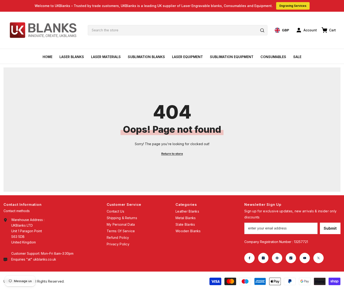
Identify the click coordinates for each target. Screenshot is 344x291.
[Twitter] (318, 258)
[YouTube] (305, 258)
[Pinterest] (277, 258)
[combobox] (177, 30)
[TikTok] (291, 258)
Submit (330, 228)
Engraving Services (292, 5)
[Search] (177, 30)
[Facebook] (249, 258)
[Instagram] (263, 258)
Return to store (172, 153)
